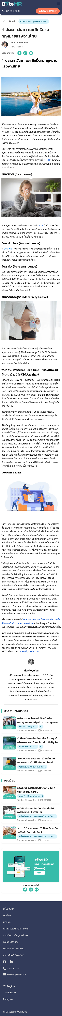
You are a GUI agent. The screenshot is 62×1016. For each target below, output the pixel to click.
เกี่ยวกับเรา (8, 909)
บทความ (7, 922)
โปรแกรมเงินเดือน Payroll (16, 928)
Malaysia (8, 999)
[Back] (4, 21)
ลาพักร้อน (8, 248)
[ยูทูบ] (37, 890)
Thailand (8, 992)
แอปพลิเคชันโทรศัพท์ (13, 955)
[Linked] (11, 962)
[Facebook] (4, 962)
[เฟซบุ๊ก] (19, 53)
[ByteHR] (12, 3)
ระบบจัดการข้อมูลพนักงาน (16, 935)
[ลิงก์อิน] (25, 53)
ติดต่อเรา (7, 915)
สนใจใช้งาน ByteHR (47, 11)
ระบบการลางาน (10, 942)
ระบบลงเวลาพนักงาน (13, 948)
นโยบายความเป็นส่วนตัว (15, 1012)
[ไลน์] (31, 53)
